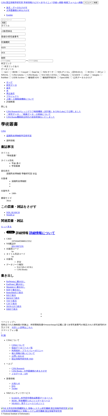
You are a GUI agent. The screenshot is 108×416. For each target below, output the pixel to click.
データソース (7, 69)
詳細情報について (42, 233)
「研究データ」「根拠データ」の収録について (28, 114)
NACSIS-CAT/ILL (49, 75)
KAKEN (76, 75)
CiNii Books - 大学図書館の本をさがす (29, 371)
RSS (13, 386)
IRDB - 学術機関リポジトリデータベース (31, 401)
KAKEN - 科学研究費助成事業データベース (32, 398)
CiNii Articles (18, 75)
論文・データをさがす (16, 7)
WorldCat (10, 215)
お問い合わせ (18, 356)
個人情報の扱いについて (23, 353)
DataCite (35, 72)
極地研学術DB (49, 77)
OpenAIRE (64, 77)
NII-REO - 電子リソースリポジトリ (28, 403)
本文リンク (6, 63)
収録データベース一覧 (22, 348)
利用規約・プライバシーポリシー (27, 350)
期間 (3, 58)
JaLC (6, 72)
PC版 (3, 335)
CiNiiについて (18, 345)
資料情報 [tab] (10, 140)
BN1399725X (18, 246)
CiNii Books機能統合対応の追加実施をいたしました (30, 117)
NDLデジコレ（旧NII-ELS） (71, 72)
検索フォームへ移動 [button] (73, 2)
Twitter (15, 388)
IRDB (15, 72)
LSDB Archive (18, 77)
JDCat (100, 72)
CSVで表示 (11, 303)
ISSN (3, 47)
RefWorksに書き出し (15, 281)
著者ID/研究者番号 (10, 37)
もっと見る (6, 227)
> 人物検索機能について (22, 99)
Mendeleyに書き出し (15, 287)
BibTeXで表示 (12, 298)
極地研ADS (33, 77)
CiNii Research (18, 368)
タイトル (5, 25)
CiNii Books (32, 75)
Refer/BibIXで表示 (14, 292)
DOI (3, 53)
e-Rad (86, 75)
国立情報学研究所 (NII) (22, 359)
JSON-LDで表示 (13, 306)
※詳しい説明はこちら (22, 327)
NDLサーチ (48, 72)
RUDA (90, 72)
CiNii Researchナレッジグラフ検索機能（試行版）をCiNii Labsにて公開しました (43, 111)
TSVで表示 (11, 301)
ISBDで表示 (12, 309)
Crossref (25, 72)
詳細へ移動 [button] (58, 2)
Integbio (96, 75)
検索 (95, 3)
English (9, 15)
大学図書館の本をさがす (18, 10)
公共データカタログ (82, 77)
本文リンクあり (11, 66)
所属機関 (5, 42)
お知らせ (16, 383)
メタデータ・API (20, 374)
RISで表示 (11, 295)
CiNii (3, 131)
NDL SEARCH (13, 212)
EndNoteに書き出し (15, 284)
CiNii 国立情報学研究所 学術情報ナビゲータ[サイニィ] (26, 2)
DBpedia (65, 75)
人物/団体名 (6, 31)
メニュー (87, 3)
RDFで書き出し (13, 290)
